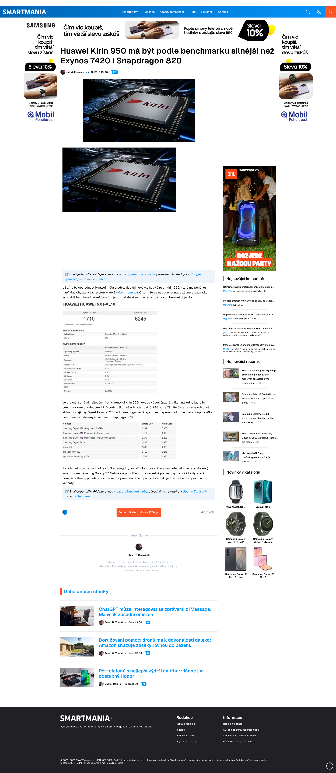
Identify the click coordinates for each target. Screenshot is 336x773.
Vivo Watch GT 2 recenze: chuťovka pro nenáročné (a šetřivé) (256, 457)
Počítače (149, 12)
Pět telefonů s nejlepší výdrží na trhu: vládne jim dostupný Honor (151, 673)
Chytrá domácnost (172, 12)
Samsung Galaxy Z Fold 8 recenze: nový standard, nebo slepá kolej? (257, 418)
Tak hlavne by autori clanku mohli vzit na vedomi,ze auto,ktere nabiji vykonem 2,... (246, 334)
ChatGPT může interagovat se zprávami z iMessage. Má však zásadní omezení (155, 611)
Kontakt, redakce (185, 723)
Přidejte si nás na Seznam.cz (239, 741)
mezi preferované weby (138, 274)
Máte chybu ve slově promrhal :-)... (244, 291)
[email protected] (115, 762)
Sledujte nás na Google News (239, 735)
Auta (193, 12)
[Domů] (25, 11)
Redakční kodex (185, 735)
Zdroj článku (207, 512)
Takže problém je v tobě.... (240, 318)
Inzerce (180, 729)
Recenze (207, 12)
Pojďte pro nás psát (187, 741)
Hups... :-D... (233, 305)
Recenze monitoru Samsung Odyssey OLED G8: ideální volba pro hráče (259, 437)
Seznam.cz (99, 279)
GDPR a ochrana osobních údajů (241, 729)
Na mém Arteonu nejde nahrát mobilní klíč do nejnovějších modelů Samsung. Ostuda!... (249, 350)
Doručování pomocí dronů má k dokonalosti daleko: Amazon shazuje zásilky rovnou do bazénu (155, 642)
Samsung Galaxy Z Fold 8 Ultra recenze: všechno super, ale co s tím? (258, 398)
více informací (127, 292)
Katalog (223, 12)
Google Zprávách (194, 491)
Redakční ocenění (233, 723)
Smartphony (130, 12)
